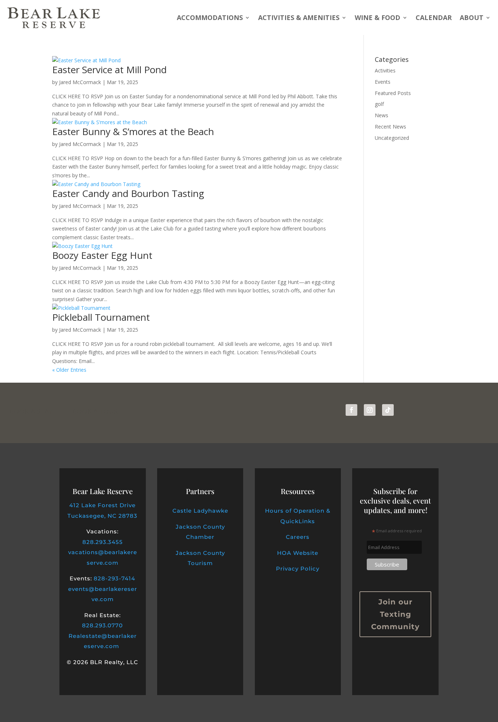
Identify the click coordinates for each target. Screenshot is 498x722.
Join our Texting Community (395, 614)
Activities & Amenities (298, 17)
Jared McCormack (80, 82)
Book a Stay (31, 411)
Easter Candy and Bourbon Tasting (128, 193)
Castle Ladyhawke (200, 510)
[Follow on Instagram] (370, 410)
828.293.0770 (102, 625)
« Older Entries (69, 369)
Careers (298, 536)
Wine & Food (377, 17)
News (381, 115)
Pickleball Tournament (101, 317)
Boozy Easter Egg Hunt (102, 255)
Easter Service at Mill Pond (109, 69)
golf (379, 103)
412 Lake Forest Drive (102, 505)
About (471, 17)
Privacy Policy (297, 568)
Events (382, 81)
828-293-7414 (114, 578)
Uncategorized (392, 137)
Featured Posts (393, 93)
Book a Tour (95, 411)
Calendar (434, 17)
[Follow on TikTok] (388, 410)
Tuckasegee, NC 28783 (102, 515)
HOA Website (297, 552)
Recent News (390, 126)
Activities (385, 70)
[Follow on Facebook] (351, 410)
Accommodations (210, 17)
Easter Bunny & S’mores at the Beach (133, 131)
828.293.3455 (102, 541)
